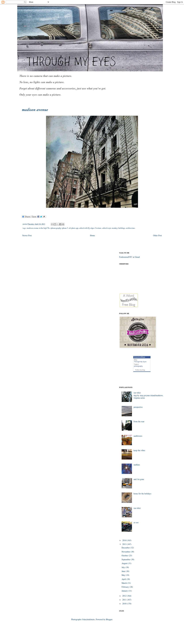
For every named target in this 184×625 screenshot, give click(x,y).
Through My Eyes (140, 362)
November (126, 551)
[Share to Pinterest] (63, 224)
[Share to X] (57, 224)
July (123, 567)
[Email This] (52, 224)
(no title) (137, 392)
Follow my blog (140, 370)
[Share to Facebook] (60, 224)
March (124, 583)
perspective (138, 407)
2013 (124, 544)
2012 (124, 595)
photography (138, 366)
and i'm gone (139, 479)
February (126, 586)
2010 (124, 603)
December (126, 547)
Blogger (109, 619)
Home (92, 235)
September (126, 559)
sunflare (137, 464)
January (125, 590)
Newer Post (27, 235)
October (125, 555)
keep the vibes (139, 450)
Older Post (157, 235)
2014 (124, 540)
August (125, 563)
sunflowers (138, 436)
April (124, 579)
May (124, 575)
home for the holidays (142, 493)
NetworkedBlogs (139, 357)
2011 (124, 599)
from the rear (139, 421)
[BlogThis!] (54, 224)
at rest (136, 522)
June (124, 571)
